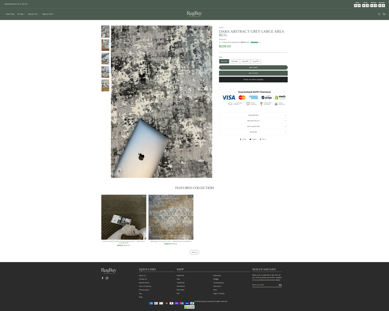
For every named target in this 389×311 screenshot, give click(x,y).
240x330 (245, 61)
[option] (97, 4)
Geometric (217, 286)
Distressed (181, 286)
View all (194, 252)
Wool (215, 290)
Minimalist (180, 290)
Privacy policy (144, 290)
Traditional (180, 283)
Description (253, 115)
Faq (140, 293)
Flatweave (217, 275)
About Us (142, 275)
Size (220, 57)
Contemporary (218, 283)
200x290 (234, 61)
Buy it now (253, 73)
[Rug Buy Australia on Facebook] (102, 278)
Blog (140, 297)
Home (221, 27)
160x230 (224, 61)
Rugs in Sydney (219, 293)
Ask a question (253, 126)
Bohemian (180, 275)
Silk (178, 293)
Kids (178, 279)
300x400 (255, 61)
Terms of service (145, 286)
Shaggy (216, 279)
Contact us (143, 279)
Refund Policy (253, 121)
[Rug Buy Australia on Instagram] (107, 278)
